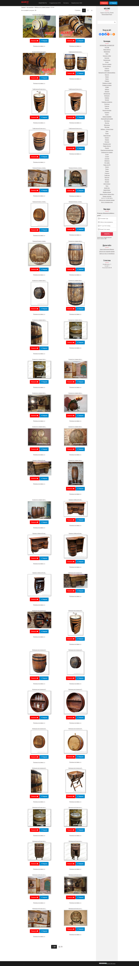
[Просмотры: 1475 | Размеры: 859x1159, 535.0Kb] (39, 793)
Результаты (100, 237)
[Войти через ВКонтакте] (103, 34)
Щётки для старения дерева (106, 251)
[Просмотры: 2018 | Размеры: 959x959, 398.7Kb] (75, 558)
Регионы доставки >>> (39, 46)
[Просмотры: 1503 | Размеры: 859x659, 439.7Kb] (75, 378)
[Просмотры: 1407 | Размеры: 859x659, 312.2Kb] (39, 378)
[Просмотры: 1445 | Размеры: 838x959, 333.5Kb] (75, 793)
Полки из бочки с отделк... (39, 168)
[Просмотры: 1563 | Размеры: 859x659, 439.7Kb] (39, 894)
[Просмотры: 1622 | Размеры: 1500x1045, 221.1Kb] (39, 628)
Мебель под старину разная (42, 7)
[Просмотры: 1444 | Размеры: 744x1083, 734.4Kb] (75, 485)
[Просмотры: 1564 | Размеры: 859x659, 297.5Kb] (39, 860)
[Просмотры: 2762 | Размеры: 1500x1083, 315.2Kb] (75, 70)
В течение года (104, 218)
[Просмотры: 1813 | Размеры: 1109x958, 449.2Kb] (39, 554)
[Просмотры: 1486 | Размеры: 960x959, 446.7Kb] (75, 714)
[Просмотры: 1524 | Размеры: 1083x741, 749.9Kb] (75, 925)
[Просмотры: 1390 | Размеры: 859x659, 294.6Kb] (75, 860)
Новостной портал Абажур (107, 249)
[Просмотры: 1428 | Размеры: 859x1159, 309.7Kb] (75, 674)
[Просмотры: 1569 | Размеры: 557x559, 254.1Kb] (39, 266)
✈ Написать (104, 3)
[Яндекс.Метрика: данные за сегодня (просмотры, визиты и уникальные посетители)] (110, 963)
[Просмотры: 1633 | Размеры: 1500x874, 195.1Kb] (75, 587)
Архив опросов (107, 237)
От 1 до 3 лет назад (105, 225)
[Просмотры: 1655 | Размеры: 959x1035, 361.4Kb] (75, 114)
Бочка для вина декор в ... (75, 14)
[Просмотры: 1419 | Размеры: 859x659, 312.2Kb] (75, 826)
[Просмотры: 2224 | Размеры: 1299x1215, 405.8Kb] (39, 596)
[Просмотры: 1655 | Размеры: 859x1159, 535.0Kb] (39, 344)
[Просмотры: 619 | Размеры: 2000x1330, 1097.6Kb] (75, 37)
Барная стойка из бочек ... (39, 460)
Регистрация (105, 14)
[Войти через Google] (111, 34)
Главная (23, 7)
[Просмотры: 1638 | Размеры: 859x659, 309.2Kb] (39, 826)
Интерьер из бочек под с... (39, 807)
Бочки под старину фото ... (76, 241)
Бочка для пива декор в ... (39, 14)
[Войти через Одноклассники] (114, 34)
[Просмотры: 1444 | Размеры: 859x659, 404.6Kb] (39, 412)
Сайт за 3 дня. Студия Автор (106, 253)
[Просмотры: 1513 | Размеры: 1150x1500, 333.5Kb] (75, 305)
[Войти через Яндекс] (108, 34)
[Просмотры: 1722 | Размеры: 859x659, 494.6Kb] (75, 445)
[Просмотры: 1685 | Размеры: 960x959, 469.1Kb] (39, 714)
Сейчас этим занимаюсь (106, 222)
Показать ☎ (34, 40)
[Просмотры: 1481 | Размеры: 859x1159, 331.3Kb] (39, 226)
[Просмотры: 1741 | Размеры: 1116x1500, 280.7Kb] (76, 266)
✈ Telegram (113, 3)
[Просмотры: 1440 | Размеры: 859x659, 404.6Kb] (75, 894)
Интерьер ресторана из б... (76, 572)
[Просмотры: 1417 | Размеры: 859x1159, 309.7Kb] (39, 305)
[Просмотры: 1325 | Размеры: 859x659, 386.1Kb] (39, 445)
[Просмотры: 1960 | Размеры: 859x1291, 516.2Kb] (39, 114)
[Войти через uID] (100, 34)
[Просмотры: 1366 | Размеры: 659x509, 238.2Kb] (75, 187)
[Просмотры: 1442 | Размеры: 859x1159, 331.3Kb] (39, 753)
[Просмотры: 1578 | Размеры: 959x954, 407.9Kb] (75, 753)
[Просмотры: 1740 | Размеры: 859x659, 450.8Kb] (39, 187)
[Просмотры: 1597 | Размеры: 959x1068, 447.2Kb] (39, 153)
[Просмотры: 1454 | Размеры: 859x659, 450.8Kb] (39, 927)
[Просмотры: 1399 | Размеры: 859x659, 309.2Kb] (75, 339)
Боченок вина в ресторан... (39, 52)
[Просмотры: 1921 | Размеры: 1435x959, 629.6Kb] (75, 516)
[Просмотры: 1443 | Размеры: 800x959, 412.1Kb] (39, 674)
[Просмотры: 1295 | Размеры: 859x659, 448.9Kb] (75, 412)
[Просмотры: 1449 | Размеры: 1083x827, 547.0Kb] (39, 518)
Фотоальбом (30, 7)
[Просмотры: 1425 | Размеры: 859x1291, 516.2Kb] (76, 635)
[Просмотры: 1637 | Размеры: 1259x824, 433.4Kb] (75, 145)
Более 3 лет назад (105, 229)
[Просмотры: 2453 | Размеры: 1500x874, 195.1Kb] (39, 475)
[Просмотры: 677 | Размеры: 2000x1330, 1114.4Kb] (39, 74)
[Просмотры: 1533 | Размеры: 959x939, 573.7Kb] (75, 226)
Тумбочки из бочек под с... (75, 52)
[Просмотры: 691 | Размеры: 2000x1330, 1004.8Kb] (39, 37)
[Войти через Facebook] (105, 34)
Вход (110, 14)
